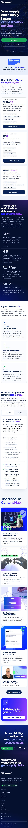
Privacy (3, 823)
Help (2, 818)
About (2, 805)
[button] (26, 2)
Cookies (13, 823)
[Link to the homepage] (6, 2)
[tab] (8, 412)
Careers (3, 803)
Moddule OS (4, 796)
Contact (3, 807)
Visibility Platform (5, 792)
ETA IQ (3, 794)
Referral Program (5, 810)
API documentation (6, 816)
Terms (8, 823)
